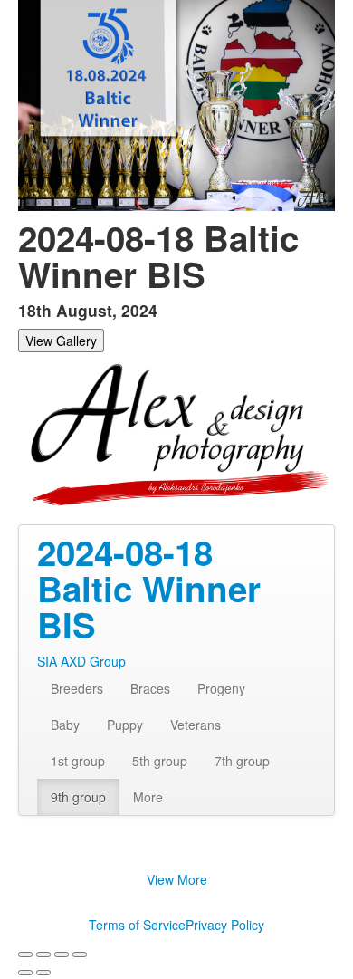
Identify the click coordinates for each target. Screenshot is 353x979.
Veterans (195, 724)
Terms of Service (137, 925)
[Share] (43, 954)
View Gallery (61, 340)
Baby (65, 724)
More (148, 797)
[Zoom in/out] (79, 954)
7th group (242, 761)
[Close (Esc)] (25, 954)
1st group (78, 761)
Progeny (221, 688)
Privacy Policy (225, 925)
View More (177, 879)
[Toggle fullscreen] (61, 954)
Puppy (125, 724)
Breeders (77, 688)
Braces (150, 688)
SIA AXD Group (81, 661)
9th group (78, 797)
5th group (159, 761)
